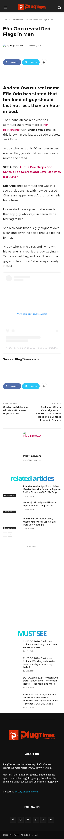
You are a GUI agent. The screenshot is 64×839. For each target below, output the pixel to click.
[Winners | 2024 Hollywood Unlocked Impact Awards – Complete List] (12, 507)
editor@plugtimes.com (26, 791)
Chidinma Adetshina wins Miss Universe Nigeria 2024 (15, 410)
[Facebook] (13, 820)
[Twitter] (43, 820)
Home (6, 19)
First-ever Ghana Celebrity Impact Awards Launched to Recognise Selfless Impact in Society (48, 413)
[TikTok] (36, 820)
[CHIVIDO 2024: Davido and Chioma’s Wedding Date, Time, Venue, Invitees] (12, 646)
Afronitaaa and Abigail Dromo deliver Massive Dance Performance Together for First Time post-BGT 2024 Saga (42, 489)
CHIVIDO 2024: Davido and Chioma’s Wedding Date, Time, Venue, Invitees (40, 644)
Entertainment (17, 19)
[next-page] (10, 535)
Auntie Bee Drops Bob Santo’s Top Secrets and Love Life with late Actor (32, 172)
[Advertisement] (32, 580)
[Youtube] (51, 820)
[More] (44, 62)
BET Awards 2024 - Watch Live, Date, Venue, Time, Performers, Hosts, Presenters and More (40, 680)
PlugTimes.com (16, 46)
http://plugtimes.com (32, 460)
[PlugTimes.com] (5, 45)
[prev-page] (5, 535)
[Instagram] (21, 820)
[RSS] (28, 820)
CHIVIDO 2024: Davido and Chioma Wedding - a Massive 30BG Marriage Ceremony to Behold (39, 663)
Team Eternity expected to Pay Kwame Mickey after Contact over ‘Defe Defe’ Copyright (39, 521)
